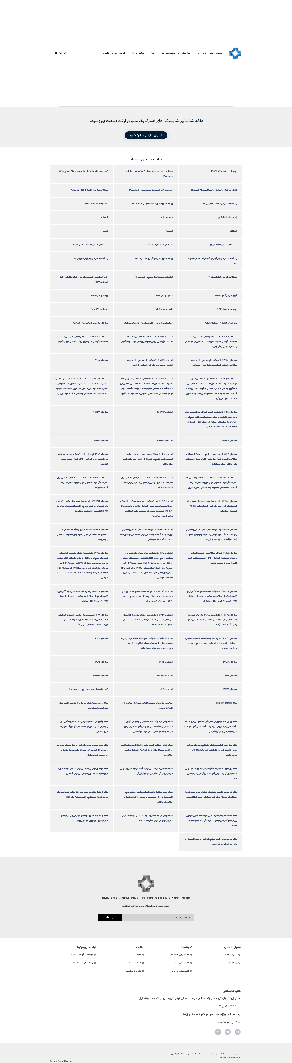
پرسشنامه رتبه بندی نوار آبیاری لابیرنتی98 (91, 258)
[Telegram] (228, 1032)
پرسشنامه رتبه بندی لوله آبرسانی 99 (222, 277)
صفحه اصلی (215, 53)
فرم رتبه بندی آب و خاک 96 (226, 295)
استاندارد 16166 (231, 675)
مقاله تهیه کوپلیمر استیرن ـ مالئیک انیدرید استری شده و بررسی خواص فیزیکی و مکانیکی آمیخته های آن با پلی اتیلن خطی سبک (211, 773)
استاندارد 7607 (101, 360)
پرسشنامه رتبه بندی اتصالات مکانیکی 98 (220, 203)
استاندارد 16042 (101, 662)
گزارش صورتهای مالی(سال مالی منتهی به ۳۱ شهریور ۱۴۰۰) (83, 171)
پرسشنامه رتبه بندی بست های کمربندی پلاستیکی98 (151, 190)
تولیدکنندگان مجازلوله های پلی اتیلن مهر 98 (154, 277)
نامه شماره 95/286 (164, 309)
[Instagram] (218, 1032)
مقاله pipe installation (226, 703)
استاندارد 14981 (101, 638)
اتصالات (233, 231)
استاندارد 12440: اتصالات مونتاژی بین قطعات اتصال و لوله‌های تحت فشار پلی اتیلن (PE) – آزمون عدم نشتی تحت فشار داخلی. (148, 459)
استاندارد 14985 (166, 662)
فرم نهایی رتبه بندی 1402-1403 (224, 171)
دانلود (106, 53)
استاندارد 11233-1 (101, 440)
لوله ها (169, 231)
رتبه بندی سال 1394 (164, 295)
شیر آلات (104, 217)
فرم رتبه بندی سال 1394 (227, 309)
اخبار (152, 53)
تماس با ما (138, 53)
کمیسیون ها (168, 53)
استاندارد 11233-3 (229, 440)
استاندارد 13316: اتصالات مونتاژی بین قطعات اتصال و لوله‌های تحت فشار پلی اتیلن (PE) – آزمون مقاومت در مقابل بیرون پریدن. (82, 534)
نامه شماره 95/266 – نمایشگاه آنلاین (221, 323)
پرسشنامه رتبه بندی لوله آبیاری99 (223, 245)
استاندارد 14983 (230, 662)
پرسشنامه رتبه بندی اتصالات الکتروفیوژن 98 (89, 190)
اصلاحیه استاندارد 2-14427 (96, 203)
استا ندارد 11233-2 (165, 440)
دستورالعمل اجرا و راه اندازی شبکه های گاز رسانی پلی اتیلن (148, 323)
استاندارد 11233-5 (165, 412)
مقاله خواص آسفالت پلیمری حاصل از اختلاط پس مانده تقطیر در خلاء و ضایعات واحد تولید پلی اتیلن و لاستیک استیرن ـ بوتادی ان (147, 750)
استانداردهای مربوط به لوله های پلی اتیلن (90, 323)
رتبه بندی (186, 53)
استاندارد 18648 (230, 689)
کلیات (105, 231)
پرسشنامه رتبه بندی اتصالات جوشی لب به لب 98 (152, 203)
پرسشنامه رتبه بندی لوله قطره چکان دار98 (90, 245)
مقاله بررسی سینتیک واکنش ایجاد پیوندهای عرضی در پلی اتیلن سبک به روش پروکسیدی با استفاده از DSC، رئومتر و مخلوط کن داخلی (148, 797)
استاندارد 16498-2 (165, 675)
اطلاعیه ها (120, 53)
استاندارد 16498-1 (100, 675)
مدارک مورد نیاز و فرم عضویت (160, 245)
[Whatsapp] (238, 1032)
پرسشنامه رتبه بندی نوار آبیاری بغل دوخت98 (154, 258)
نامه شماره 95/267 (99, 309)
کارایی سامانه (167, 217)
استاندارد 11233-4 (100, 412)
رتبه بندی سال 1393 (99, 295)
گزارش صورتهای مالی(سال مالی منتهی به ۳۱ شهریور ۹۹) (213, 190)
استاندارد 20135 (166, 689)
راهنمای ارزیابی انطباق (227, 217)
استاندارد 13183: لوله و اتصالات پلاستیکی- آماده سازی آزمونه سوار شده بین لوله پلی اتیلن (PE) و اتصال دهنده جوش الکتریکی (82, 459)
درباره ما (201, 53)
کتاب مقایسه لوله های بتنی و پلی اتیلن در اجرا (88, 689)
